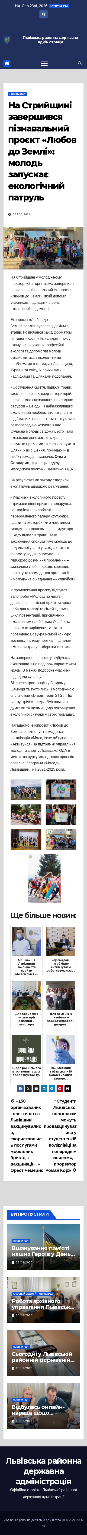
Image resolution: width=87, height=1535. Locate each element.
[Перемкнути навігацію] (44, 63)
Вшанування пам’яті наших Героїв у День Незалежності (41, 1254)
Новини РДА (20, 1241)
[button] (80, 63)
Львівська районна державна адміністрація (50, 40)
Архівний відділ (23, 1294)
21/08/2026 (24, 1262)
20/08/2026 (24, 1315)
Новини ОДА (17, 94)
